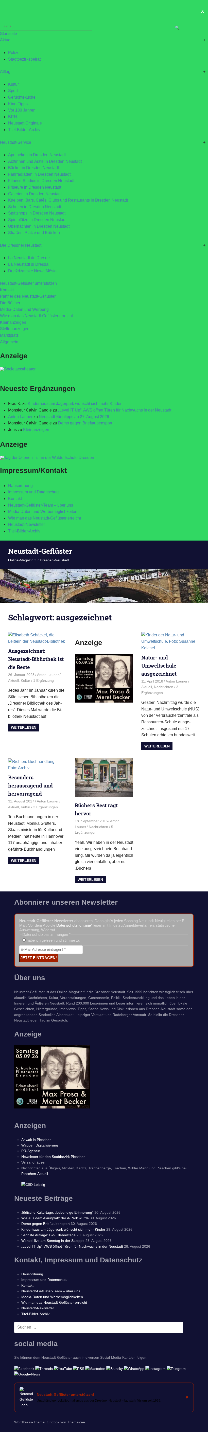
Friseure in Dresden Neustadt (34, 187)
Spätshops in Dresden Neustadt (36, 213)
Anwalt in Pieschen (36, 1140)
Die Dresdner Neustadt (20, 245)
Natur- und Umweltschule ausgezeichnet (159, 665)
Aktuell (6, 40)
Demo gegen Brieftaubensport (85, 423)
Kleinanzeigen (13, 322)
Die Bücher (10, 303)
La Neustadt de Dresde (29, 258)
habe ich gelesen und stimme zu (53, 940)
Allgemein (9, 342)
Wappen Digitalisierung (39, 1145)
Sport (13, 90)
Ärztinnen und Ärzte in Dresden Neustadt (45, 161)
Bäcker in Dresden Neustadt (33, 168)
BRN (12, 117)
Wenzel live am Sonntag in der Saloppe (52, 1241)
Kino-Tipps (18, 104)
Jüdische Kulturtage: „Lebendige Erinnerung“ (57, 1212)
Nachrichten (163, 687)
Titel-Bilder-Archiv (24, 130)
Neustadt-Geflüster (40, 551)
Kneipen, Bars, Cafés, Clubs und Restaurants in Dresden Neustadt (68, 200)
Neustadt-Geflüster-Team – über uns (40, 505)
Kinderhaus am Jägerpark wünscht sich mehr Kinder (75, 403)
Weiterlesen (23, 727)
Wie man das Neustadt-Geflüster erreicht (36, 316)
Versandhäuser (33, 1162)
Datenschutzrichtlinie (73, 925)
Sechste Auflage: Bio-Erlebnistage (48, 1235)
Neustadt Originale (25, 123)
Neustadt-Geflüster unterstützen (28, 283)
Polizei (14, 52)
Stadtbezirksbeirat (24, 59)
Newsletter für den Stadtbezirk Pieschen (53, 1157)
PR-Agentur (30, 1151)
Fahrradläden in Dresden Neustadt (39, 174)
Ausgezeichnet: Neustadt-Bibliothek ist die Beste (36, 659)
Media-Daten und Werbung (24, 309)
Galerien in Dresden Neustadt (35, 194)
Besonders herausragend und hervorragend (30, 785)
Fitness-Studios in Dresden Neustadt (41, 180)
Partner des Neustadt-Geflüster (28, 296)
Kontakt (7, 290)
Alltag (5, 71)
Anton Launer (20, 417)
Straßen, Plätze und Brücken (34, 232)
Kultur (13, 84)
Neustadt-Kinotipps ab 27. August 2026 (74, 417)
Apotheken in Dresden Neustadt (37, 155)
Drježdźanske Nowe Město (32, 271)
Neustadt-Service (15, 142)
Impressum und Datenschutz (33, 492)
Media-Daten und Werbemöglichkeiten (42, 511)
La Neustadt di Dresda (28, 264)
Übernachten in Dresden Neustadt (39, 226)
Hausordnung (20, 486)
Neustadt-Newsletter (26, 524)
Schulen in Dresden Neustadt (34, 207)
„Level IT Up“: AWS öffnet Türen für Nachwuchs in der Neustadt (114, 410)
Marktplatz (9, 335)
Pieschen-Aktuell (34, 1174)
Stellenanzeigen (14, 329)
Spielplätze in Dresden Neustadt (37, 220)
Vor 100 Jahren (22, 110)
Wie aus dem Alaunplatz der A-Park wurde (55, 1218)
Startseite (8, 33)
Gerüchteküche (22, 97)
